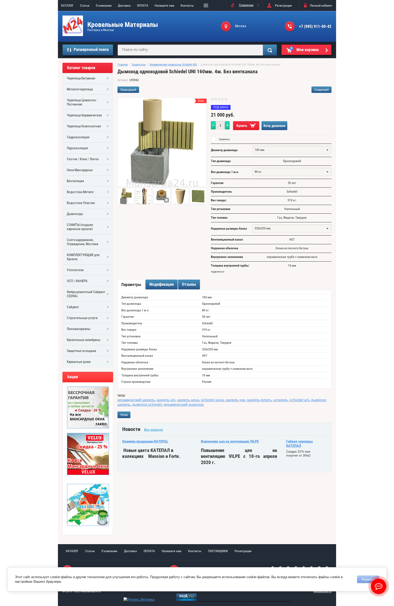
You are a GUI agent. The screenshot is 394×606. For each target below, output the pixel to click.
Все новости (153, 430)
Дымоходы (75, 214)
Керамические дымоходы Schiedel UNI (173, 64)
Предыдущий (128, 89)
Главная (122, 64)
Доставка (124, 5)
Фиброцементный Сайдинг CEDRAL (86, 294)
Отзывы (189, 284)
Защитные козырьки (81, 351)
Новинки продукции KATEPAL (145, 441)
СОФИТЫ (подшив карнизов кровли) (80, 227)
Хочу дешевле (274, 125)
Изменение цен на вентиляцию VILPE (230, 441)
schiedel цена (212, 400)
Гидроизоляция (78, 137)
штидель (280, 400)
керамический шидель (136, 400)
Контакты (187, 5)
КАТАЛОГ (67, 5)
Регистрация (283, 5)
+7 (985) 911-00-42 (315, 26)
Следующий (321, 89)
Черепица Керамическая (84, 115)
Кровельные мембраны (83, 340)
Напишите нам (164, 5)
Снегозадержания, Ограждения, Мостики (82, 242)
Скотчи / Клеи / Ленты (83, 159)
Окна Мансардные (80, 170)
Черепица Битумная (81, 78)
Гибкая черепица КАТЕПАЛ (299, 443)
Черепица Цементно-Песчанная (82, 102)
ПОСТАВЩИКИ (218, 551)
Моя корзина (305, 49)
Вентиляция (75, 181)
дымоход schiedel (147, 405)
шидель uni (166, 400)
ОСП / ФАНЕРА (77, 281)
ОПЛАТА (142, 5)
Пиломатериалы (78, 329)
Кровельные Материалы (122, 25)
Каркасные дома (79, 362)
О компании (103, 5)
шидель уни (235, 400)
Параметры (131, 284)
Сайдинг (73, 307)
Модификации (161, 284)
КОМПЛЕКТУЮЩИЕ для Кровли (83, 257)
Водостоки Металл (80, 192)
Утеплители (75, 270)
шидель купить (259, 400)
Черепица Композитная (84, 126)
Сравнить (224, 139)
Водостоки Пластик (81, 203)
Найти (270, 50)
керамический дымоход (184, 405)
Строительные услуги (82, 318)
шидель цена (188, 400)
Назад (124, 414)
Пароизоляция (77, 148)
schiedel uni (299, 400)
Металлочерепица (80, 89)
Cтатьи (84, 5)
